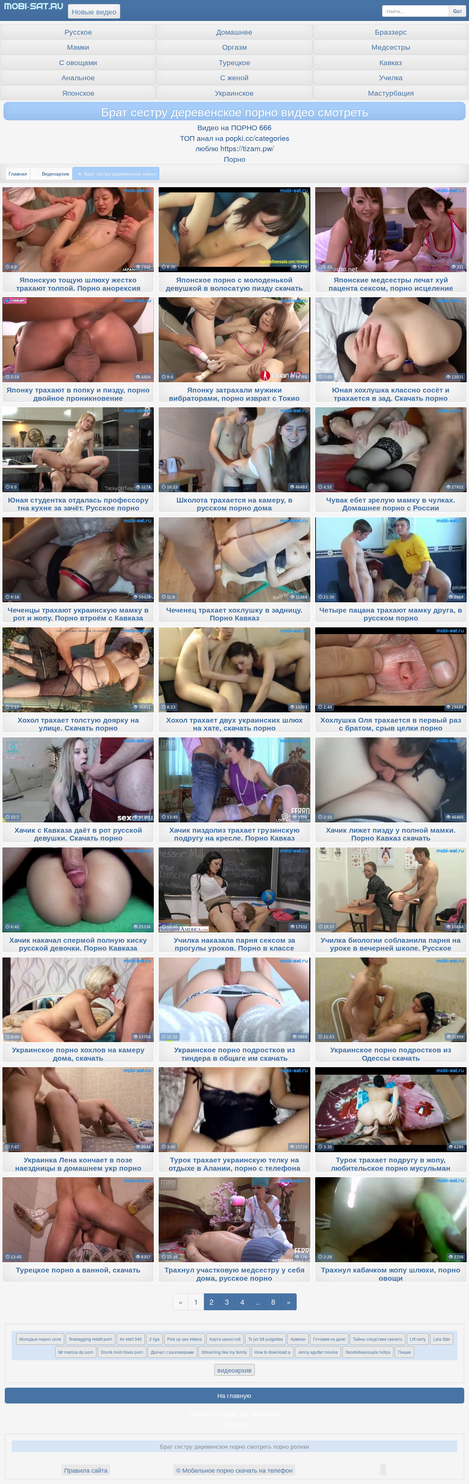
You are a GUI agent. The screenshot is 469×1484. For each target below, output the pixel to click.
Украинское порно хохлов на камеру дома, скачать (78, 1054)
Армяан (298, 1339)
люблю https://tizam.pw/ (234, 148)
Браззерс (391, 31)
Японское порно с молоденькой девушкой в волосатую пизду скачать (234, 284)
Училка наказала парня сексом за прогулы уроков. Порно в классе (234, 944)
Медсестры (390, 46)
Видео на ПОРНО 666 (234, 127)
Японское (78, 92)
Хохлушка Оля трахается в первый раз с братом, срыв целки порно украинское (390, 728)
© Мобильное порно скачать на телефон (234, 1469)
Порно (234, 159)
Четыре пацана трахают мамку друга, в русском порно (390, 614)
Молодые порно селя (40, 1339)
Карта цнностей (225, 1339)
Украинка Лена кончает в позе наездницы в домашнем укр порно (78, 1164)
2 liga (154, 1339)
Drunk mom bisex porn (122, 1352)
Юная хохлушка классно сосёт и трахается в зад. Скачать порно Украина (390, 398)
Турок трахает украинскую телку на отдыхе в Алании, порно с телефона (234, 1164)
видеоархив (234, 1369)
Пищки (404, 1352)
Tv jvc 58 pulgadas (265, 1339)
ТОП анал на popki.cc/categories (234, 138)
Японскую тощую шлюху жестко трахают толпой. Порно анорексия (78, 284)
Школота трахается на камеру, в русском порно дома (234, 504)
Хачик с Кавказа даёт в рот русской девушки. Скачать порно (78, 834)
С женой (234, 77)
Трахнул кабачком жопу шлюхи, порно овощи (390, 1274)
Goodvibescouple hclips (367, 1352)
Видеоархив (55, 173)
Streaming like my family (224, 1352)
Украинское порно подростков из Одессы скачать (390, 1054)
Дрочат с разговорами (172, 1352)
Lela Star (441, 1339)
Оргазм (234, 46)
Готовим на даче (329, 1339)
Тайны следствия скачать (377, 1339)
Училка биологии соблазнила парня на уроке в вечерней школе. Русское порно (391, 949)
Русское (78, 31)
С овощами (78, 62)
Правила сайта (85, 1469)
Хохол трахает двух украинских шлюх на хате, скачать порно (234, 724)
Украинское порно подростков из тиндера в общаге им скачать (234, 1054)
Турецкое (234, 62)
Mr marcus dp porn (75, 1352)
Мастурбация (391, 92)
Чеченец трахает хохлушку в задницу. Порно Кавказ (234, 614)
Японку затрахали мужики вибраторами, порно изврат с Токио (234, 394)
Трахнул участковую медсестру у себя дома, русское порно (234, 1274)
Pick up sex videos (184, 1339)
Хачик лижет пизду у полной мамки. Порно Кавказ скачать (391, 834)
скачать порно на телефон (235, 1413)
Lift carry (418, 1339)
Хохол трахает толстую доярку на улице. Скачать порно (78, 724)
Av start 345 (131, 1339)
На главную (234, 1395)
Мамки (78, 46)
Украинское (234, 92)
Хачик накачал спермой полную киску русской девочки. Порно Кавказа (78, 944)
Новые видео (94, 11)
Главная (18, 173)
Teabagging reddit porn (90, 1339)
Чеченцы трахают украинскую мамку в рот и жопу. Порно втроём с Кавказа (78, 614)
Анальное (78, 77)
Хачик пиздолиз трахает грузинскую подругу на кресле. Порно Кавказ (234, 834)
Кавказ (390, 62)
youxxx (234, 1424)
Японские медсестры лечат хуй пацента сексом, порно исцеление (391, 284)
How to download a (272, 1352)
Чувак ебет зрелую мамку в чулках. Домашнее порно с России (390, 504)
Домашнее (234, 31)
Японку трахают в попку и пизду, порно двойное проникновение (78, 394)
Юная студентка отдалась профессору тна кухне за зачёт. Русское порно (78, 504)
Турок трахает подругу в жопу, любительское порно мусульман (390, 1164)
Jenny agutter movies (318, 1352)
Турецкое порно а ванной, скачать (78, 1270)
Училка (391, 77)
